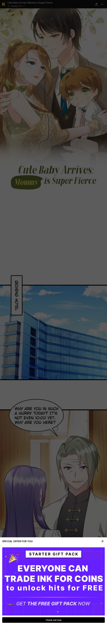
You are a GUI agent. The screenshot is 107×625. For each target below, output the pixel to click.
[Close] (102, 541)
